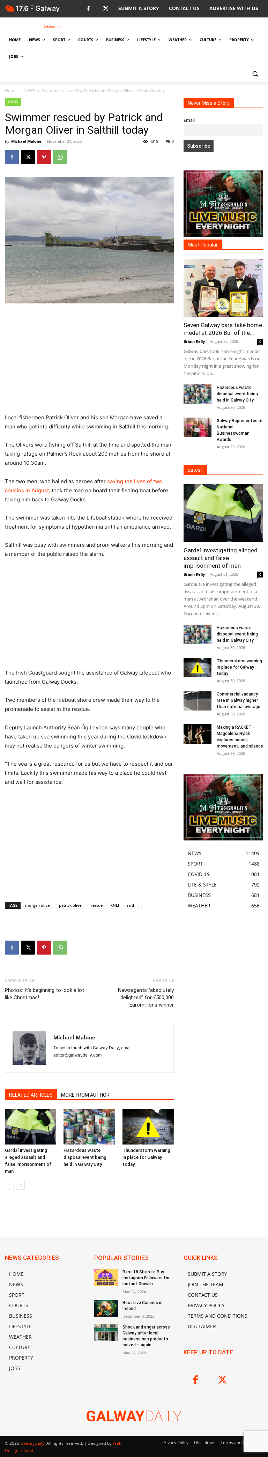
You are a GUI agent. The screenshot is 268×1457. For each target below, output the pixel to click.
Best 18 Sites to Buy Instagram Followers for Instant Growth (146, 1278)
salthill (133, 905)
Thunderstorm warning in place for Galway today (146, 1157)
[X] (105, 9)
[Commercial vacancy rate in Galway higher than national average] (197, 701)
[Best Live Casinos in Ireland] (106, 1308)
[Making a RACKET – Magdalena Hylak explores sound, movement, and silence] (197, 734)
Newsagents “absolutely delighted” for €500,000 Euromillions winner (146, 997)
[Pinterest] (44, 157)
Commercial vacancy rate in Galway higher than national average (238, 700)
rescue (97, 905)
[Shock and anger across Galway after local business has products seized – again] (106, 1332)
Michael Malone (26, 141)
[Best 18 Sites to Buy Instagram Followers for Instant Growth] (106, 1277)
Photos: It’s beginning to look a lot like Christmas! (44, 994)
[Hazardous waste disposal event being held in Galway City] (89, 1127)
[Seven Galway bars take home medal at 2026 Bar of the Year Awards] (223, 288)
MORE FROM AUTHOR (85, 1095)
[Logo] (52, 26)
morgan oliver (38, 905)
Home (11, 91)
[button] (255, 73)
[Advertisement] (89, 361)
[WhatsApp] (60, 157)
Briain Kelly (194, 341)
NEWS (29, 91)
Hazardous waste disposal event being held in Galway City (85, 1157)
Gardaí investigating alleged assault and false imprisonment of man (221, 558)
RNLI (114, 905)
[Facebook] (88, 9)
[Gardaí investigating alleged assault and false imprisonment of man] (30, 1127)
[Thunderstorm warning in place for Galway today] (148, 1127)
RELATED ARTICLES (31, 1095)
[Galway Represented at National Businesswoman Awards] (197, 427)
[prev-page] (9, 1185)
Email (189, 120)
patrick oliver (71, 905)
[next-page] (20, 1185)
